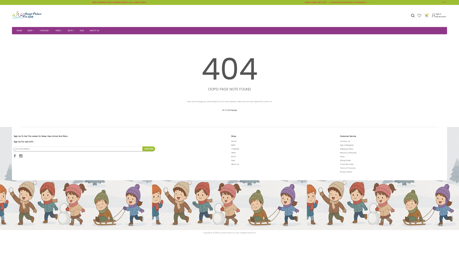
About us (235, 164)
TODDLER (235, 149)
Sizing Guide (345, 160)
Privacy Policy (346, 172)
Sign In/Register (347, 145)
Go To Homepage (229, 110)
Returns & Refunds (348, 153)
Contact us (345, 141)
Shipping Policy (346, 149)
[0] (426, 16)
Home (234, 141)
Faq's (342, 156)
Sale (233, 160)
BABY (233, 145)
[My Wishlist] (420, 16)
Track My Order (347, 164)
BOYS (233, 156)
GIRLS (233, 153)
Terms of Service (348, 168)
